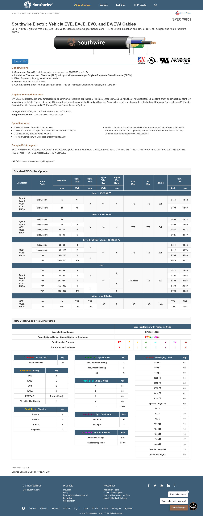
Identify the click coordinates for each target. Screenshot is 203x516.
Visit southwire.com (31, 489)
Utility (65, 492)
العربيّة (77, 508)
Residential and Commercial (75, 495)
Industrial (26, 13)
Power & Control (39, 13)
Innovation (67, 498)
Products (15, 13)
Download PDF (20, 61)
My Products (140, 4)
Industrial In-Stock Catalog (115, 498)
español (55, 508)
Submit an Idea (83, 4)
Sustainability (69, 500)
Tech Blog (121, 4)
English (32, 508)
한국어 (105, 508)
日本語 (95, 508)
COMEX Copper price (113, 492)
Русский (128, 508)
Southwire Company (94, 513)
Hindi (86, 508)
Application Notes (111, 489)
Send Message (179, 507)
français (66, 508)
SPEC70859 (53, 13)
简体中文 (44, 508)
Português (116, 508)
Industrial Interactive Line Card (117, 495)
